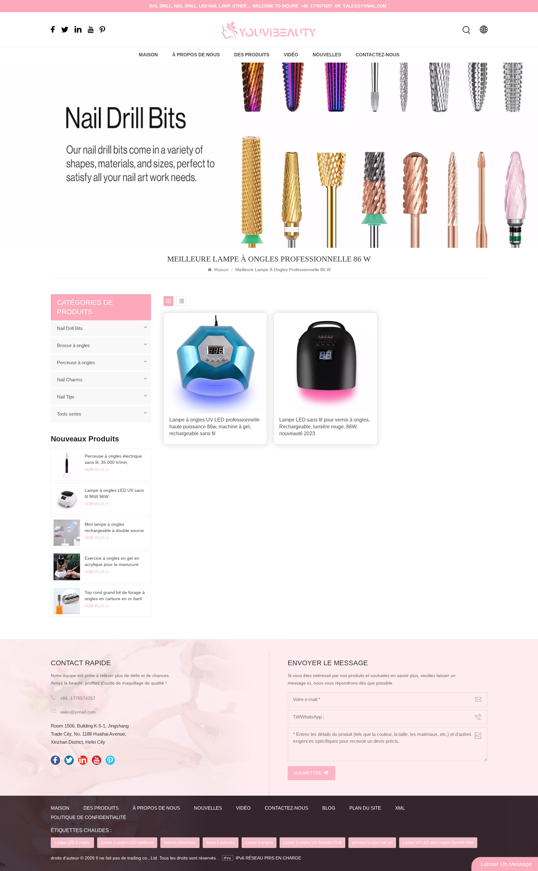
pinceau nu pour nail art (372, 842)
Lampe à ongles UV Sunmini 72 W (312, 842)
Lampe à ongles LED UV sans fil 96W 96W (114, 493)
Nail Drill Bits (70, 328)
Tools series (69, 414)
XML (400, 808)
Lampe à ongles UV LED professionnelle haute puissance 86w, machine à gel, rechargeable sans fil (214, 426)
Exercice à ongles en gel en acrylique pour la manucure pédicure (112, 561)
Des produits (251, 54)
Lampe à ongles (259, 842)
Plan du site (365, 808)
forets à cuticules (220, 842)
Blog (328, 808)
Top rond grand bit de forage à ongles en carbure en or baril (115, 595)
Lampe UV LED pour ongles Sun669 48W (438, 842)
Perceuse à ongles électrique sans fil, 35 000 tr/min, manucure (113, 459)
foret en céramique (180, 842)
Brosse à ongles (73, 345)
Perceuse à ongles (76, 362)
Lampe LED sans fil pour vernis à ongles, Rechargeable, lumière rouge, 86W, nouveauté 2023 (324, 426)
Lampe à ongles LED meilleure (127, 842)
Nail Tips (65, 396)
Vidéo (291, 54)
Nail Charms (70, 379)
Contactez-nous (377, 54)
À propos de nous (196, 54)
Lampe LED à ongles (72, 842)
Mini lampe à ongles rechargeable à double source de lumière (114, 528)
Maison (148, 54)
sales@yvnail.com (364, 6)
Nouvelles (327, 54)
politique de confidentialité (88, 817)
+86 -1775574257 (316, 6)
